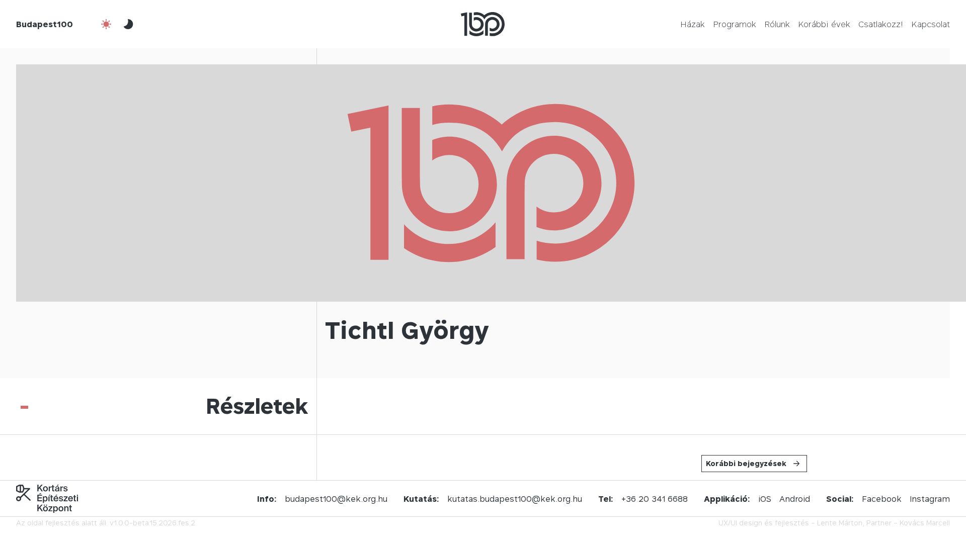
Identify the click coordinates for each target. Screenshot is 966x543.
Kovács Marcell (925, 522)
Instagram (930, 499)
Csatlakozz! (880, 24)
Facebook (882, 499)
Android (794, 499)
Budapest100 (44, 24)
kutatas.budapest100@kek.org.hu (514, 499)
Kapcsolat (930, 24)
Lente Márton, (840, 522)
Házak (692, 24)
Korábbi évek (824, 24)
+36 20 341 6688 (654, 499)
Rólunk (777, 24)
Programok (734, 24)
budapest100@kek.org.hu (336, 499)
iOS (764, 499)
